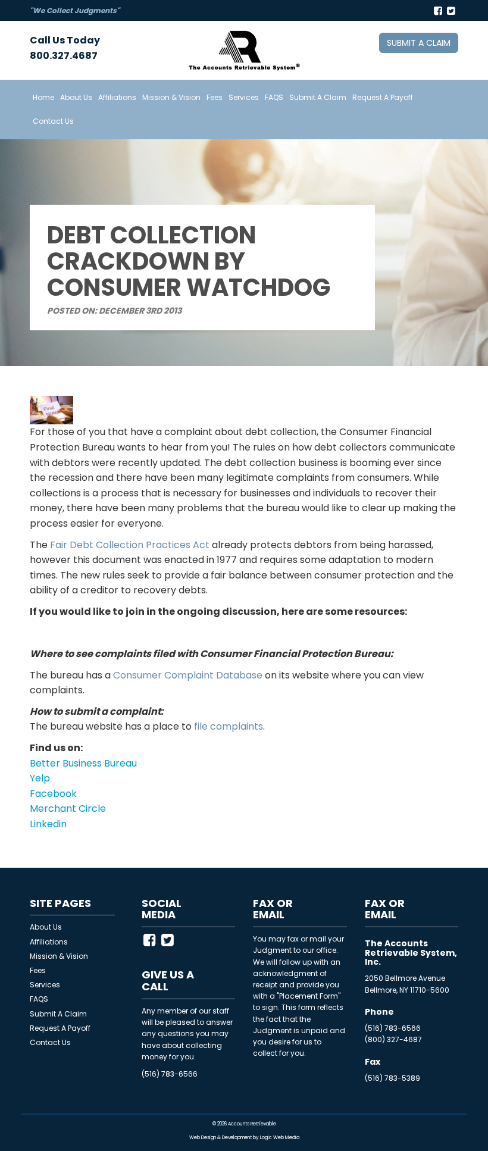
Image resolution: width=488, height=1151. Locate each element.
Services (244, 97)
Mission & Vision (171, 97)
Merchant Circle (68, 808)
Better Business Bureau (83, 763)
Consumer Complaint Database (187, 675)
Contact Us (53, 121)
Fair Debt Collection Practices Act (129, 545)
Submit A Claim (317, 97)
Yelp (40, 778)
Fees (215, 97)
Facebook (53, 793)
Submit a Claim (419, 43)
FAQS (274, 97)
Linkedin (48, 824)
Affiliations (117, 97)
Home (43, 97)
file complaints (228, 726)
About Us (76, 97)
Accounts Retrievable (252, 1124)
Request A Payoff (382, 97)
